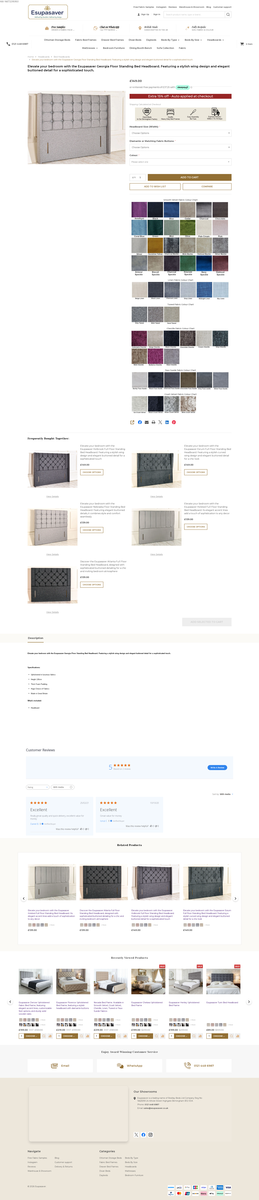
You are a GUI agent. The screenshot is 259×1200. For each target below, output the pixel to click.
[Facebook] (140, 422)
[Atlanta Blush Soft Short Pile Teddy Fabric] (34, 925)
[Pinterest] (174, 422)
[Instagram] (150, 1134)
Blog (208, 7)
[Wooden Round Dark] (37, 1025)
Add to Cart (190, 177)
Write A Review (217, 767)
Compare (207, 186)
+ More (51, 925)
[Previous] (23, 898)
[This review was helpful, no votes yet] (81, 829)
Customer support (222, 7)
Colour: (135, 155)
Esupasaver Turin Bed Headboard (222, 1002)
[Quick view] (59, 936)
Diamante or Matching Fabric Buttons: (153, 141)
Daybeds (151, 40)
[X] (160, 422)
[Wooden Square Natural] (25, 1025)
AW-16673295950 (129, 468)
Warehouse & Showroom (191, 7)
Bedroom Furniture (114, 48)
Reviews (173, 7)
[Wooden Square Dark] (33, 1025)
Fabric (182, 48)
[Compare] (50, 1036)
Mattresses (88, 48)
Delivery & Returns (63, 1166)
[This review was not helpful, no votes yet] (86, 829)
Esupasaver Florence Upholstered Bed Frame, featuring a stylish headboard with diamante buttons (72, 1005)
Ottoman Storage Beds (57, 40)
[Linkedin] (167, 422)
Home (31, 57)
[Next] (235, 898)
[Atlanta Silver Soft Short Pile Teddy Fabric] (38, 925)
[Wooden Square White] (29, 1025)
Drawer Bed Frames (112, 40)
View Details (52, 496)
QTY (134, 177)
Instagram (161, 7)
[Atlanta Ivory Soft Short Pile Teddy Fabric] (30, 925)
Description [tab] (35, 638)
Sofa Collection (165, 48)
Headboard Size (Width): (145, 126)
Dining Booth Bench (141, 48)
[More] (178, 40)
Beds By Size (192, 40)
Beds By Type (169, 40)
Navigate (34, 1151)
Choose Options (92, 472)
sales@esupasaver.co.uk (156, 1108)
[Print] (153, 422)
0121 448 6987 (152, 1104)
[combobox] (37, 787)
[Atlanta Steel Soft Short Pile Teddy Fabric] (42, 925)
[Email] (147, 422)
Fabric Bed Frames (85, 40)
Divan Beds (135, 40)
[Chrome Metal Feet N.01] (21, 1025)
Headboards (214, 40)
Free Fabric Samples (144, 7)
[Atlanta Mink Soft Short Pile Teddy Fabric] (46, 925)
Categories (107, 1151)
